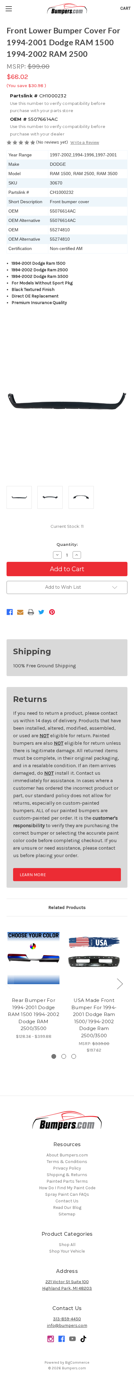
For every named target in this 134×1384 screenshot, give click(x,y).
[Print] (31, 612)
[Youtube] (72, 1339)
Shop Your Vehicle (67, 1251)
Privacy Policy (67, 1168)
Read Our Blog (67, 1207)
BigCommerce (77, 1362)
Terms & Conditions (67, 1161)
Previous (8, 983)
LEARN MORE (33, 874)
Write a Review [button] (84, 142)
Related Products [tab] (67, 907)
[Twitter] (41, 612)
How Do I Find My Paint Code (67, 1187)
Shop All (67, 1244)
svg (83, 1339)
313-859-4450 (67, 1319)
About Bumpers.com (67, 1155)
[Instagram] (50, 1339)
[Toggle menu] (8, 8)
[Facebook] (10, 612)
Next (119, 983)
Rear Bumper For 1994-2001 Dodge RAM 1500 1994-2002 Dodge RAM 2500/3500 (33, 1014)
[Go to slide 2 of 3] (63, 1056)
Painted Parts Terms (67, 1181)
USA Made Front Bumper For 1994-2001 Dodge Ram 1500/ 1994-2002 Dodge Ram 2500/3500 (94, 1017)
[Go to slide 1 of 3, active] (53, 1056)
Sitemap (67, 1214)
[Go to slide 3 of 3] (73, 1056)
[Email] (20, 612)
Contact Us (67, 1201)
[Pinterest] (52, 612)
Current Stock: (67, 526)
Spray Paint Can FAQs (67, 1194)
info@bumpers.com (67, 1325)
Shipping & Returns (67, 1174)
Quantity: (67, 544)
